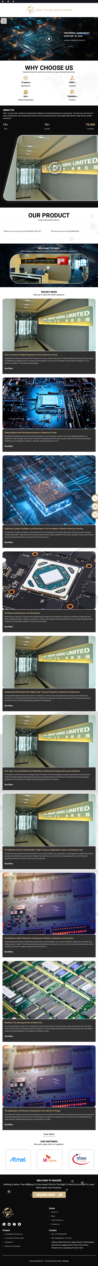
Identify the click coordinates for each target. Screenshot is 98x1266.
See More (9, 368)
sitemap (66, 1261)
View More (49, 1134)
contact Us (55, 1224)
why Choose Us (57, 1220)
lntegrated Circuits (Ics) (14, 1234)
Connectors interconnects (14, 1238)
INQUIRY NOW (45, 1194)
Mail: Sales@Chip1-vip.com (61, 1238)
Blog (53, 1216)
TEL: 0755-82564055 (59, 1234)
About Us (54, 1212)
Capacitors (9, 1242)
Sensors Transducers (12, 1246)
